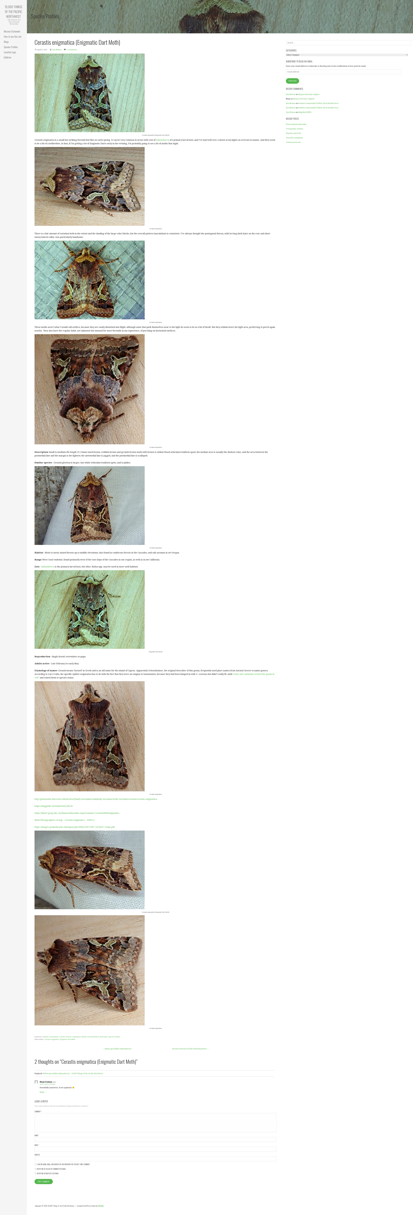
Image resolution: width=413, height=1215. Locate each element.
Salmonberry (162, 140)
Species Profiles (11, 47)
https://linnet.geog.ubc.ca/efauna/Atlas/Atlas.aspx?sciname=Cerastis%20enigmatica (77, 813)
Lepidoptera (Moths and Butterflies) (85, 1037)
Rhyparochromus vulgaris (308, 94)
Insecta (68, 1037)
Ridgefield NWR (304, 112)
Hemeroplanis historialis (296, 124)
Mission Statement (12, 31)
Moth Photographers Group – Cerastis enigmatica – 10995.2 (65, 820)
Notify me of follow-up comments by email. (51, 1169)
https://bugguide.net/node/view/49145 (54, 806)
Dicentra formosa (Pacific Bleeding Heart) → (190, 1049)
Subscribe (292, 81)
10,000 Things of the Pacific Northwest (13, 11)
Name (37, 1135)
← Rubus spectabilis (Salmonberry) (116, 1049)
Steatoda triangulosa (294, 138)
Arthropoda (53, 1037)
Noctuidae (104, 1037)
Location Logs (10, 52)
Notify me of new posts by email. (48, 1173)
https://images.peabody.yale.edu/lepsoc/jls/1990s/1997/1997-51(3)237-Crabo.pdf (75, 827)
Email (37, 1145)
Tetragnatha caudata (294, 129)
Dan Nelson (57, 50)
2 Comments (72, 50)
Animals (45, 1037)
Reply (42, 1092)
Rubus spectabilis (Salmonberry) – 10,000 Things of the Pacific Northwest (73, 1073)
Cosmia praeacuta (293, 142)
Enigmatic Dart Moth (67, 1039)
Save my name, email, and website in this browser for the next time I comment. (63, 1164)
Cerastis (62, 1037)
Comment (38, 1111)
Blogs (6, 42)
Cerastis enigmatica (51, 1039)
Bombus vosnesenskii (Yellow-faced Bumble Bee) (318, 103)
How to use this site (12, 36)
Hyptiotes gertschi (293, 133)
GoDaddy (101, 1206)
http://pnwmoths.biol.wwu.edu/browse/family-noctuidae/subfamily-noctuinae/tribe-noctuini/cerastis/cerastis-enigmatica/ (96, 799)
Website (37, 1154)
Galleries (7, 57)
